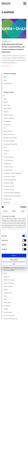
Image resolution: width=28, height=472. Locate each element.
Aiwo (5, 99)
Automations (7, 125)
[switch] (24, 240)
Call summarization (9, 141)
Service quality (8, 286)
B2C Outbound (8, 131)
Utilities (6, 309)
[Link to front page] (6, 3)
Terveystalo (7, 306)
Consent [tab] (5, 211)
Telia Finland (7, 302)
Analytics (6, 112)
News (5, 80)
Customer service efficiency (12, 192)
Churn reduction (8, 160)
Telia (5, 299)
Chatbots (6, 150)
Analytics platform (9, 118)
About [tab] (23, 211)
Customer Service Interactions (12, 196)
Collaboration (7, 163)
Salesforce (7, 276)
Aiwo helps (7, 105)
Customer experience (10, 179)
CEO (5, 147)
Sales (5, 273)
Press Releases (8, 83)
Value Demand (8, 312)
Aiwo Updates (8, 108)
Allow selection (14, 259)
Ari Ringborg (7, 121)
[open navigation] (24, 3)
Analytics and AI (8, 115)
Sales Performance (9, 280)
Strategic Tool (8, 293)
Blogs (5, 77)
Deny (14, 264)
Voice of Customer (9, 315)
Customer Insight (9, 183)
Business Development (10, 137)
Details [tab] (14, 211)
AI (4, 95)
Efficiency (6, 202)
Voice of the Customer (10, 319)
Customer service (9, 189)
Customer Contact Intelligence (13, 173)
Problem (6, 267)
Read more (5, 66)
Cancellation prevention (10, 144)
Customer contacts (9, 176)
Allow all (14, 255)
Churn (5, 154)
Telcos (5, 296)
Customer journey (9, 186)
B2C (5, 128)
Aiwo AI (6, 102)
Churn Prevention (9, 157)
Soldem (6, 289)
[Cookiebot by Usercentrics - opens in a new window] (20, 207)
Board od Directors (9, 134)
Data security (7, 199)
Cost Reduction (8, 170)
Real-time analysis (9, 270)
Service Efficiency (9, 283)
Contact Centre (8, 167)
